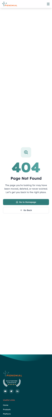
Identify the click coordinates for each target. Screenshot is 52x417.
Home (5, 405)
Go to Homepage (27, 202)
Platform (7, 414)
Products (7, 409)
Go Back (27, 210)
